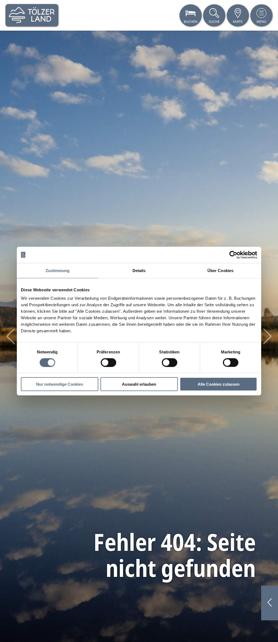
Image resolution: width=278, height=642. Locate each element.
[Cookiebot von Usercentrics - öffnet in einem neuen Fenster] (233, 255)
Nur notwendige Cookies (59, 384)
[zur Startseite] (31, 15)
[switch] (108, 362)
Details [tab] (139, 270)
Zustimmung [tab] (58, 270)
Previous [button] (10, 336)
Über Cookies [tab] (220, 270)
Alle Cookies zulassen (218, 384)
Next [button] (267, 336)
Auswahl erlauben (139, 384)
